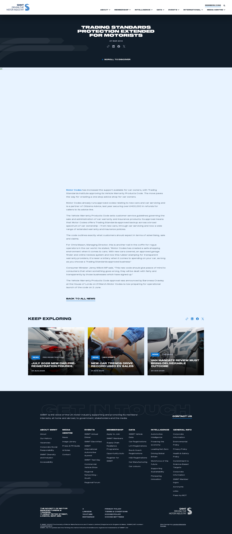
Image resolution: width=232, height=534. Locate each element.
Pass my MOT (180, 495)
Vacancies (45, 443)
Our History (46, 438)
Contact (66, 455)
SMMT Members (115, 438)
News (65, 437)
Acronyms (178, 487)
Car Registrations (137, 442)
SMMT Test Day (92, 460)
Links (175, 491)
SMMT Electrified (93, 442)
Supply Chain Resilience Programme (113, 446)
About (43, 434)
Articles (66, 450)
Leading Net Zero (159, 449)
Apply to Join (113, 434)
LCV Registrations (138, 446)
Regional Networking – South (91, 475)
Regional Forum (92, 482)
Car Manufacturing (138, 462)
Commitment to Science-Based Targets (181, 464)
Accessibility (46, 462)
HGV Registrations (138, 458)
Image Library (69, 442)
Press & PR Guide (71, 446)
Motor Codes (73, 190)
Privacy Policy (180, 449)
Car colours (134, 466)
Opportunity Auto (115, 453)
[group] (56, 351)
